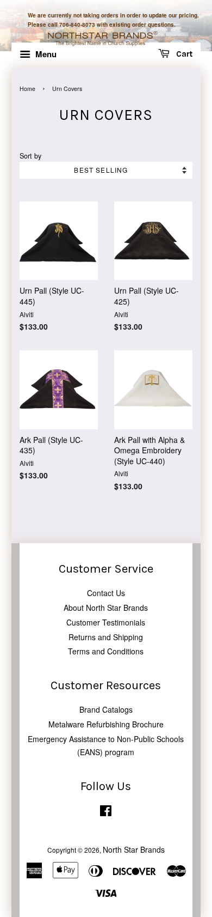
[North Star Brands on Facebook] (105, 812)
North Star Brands (134, 849)
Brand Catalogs (106, 709)
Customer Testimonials (105, 622)
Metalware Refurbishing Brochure (106, 724)
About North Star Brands (106, 607)
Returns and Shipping (105, 636)
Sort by (30, 156)
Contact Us (106, 592)
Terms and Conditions (106, 651)
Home (27, 88)
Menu (45, 54)
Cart (183, 54)
